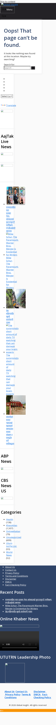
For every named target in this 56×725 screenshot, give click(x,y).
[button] (4, 16)
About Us (10, 567)
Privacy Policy (12, 572)
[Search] (33, 68)
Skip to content (7, 1)
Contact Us (10, 569)
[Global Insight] (9, 4)
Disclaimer (10, 578)
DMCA (8, 581)
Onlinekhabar (13, 531)
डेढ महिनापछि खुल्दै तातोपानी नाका (18, 611)
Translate (11, 105)
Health (9, 519)
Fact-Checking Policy (15, 584)
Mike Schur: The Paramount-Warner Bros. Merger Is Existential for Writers (26, 607)
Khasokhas (11, 525)
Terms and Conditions (16, 575)
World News (9, 554)
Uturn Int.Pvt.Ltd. (11, 545)
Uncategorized (13, 537)
